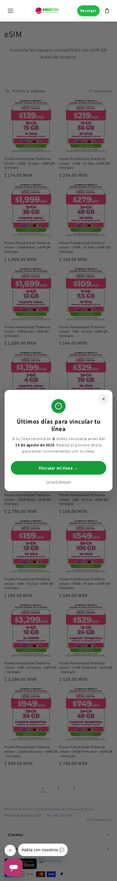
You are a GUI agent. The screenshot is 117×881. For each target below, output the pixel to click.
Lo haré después (58, 481)
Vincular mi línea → (58, 468)
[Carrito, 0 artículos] (107, 10)
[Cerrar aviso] (103, 399)
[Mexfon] (47, 11)
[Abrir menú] (10, 11)
